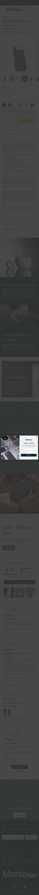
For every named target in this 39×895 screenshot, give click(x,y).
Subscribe (29, 455)
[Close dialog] (37, 437)
